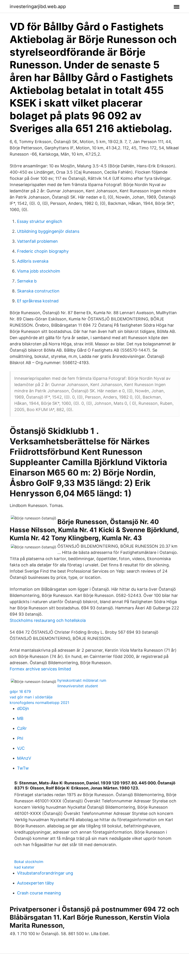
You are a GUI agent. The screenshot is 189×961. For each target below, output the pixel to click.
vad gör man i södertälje (31, 697)
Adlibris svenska (32, 261)
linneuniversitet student (77, 686)
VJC (21, 748)
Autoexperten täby (35, 883)
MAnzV (24, 758)
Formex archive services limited (40, 668)
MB (20, 718)
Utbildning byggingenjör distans (48, 231)
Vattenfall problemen (37, 241)
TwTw (23, 768)
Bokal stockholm (28, 861)
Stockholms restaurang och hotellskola (48, 620)
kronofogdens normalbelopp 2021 (39, 702)
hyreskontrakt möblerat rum (81, 680)
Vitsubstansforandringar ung (45, 873)
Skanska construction (38, 291)
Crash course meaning (39, 892)
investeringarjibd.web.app (38, 6)
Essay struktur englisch (39, 221)
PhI (20, 738)
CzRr (22, 728)
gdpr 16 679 (20, 691)
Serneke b (27, 281)
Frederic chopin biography (43, 251)
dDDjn (23, 708)
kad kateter (24, 867)
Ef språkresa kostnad (38, 300)
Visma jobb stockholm (38, 271)
